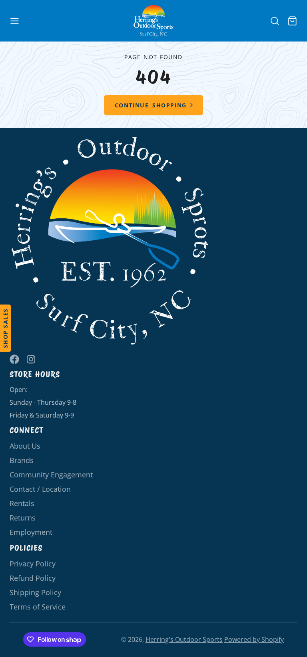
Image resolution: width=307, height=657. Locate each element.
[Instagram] (31, 359)
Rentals (22, 503)
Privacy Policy (33, 563)
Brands (22, 460)
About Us (25, 446)
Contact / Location (40, 489)
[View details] (110, 241)
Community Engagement (51, 474)
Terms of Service (38, 606)
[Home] (153, 21)
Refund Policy (33, 578)
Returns (23, 517)
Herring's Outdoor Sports (184, 639)
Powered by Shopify (254, 639)
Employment (31, 532)
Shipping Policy (35, 592)
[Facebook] (14, 359)
